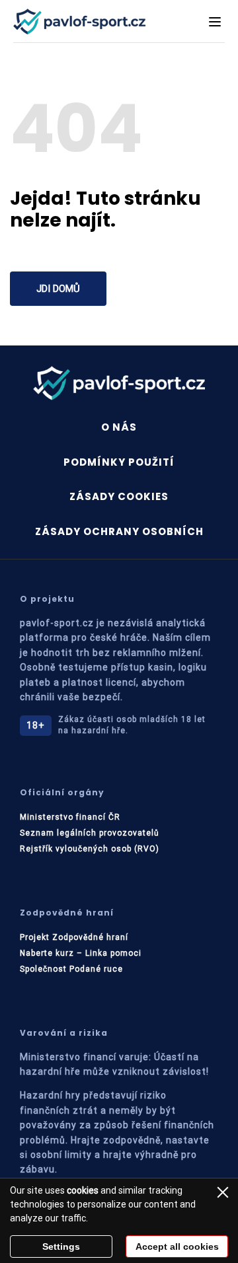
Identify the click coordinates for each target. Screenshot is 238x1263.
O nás (119, 427)
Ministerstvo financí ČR (70, 817)
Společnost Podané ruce (71, 969)
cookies (83, 1190)
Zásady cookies (119, 496)
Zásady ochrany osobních (119, 531)
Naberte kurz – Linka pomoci (80, 953)
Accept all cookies (177, 1246)
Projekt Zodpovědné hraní (74, 937)
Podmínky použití (119, 462)
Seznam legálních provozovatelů (89, 833)
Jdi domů (58, 289)
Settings (61, 1246)
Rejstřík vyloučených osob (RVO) (89, 848)
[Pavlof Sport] (79, 21)
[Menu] (215, 22)
